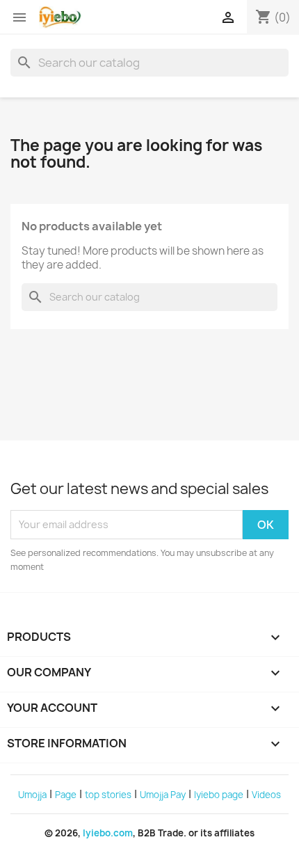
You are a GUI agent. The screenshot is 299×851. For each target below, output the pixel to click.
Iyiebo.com (108, 833)
